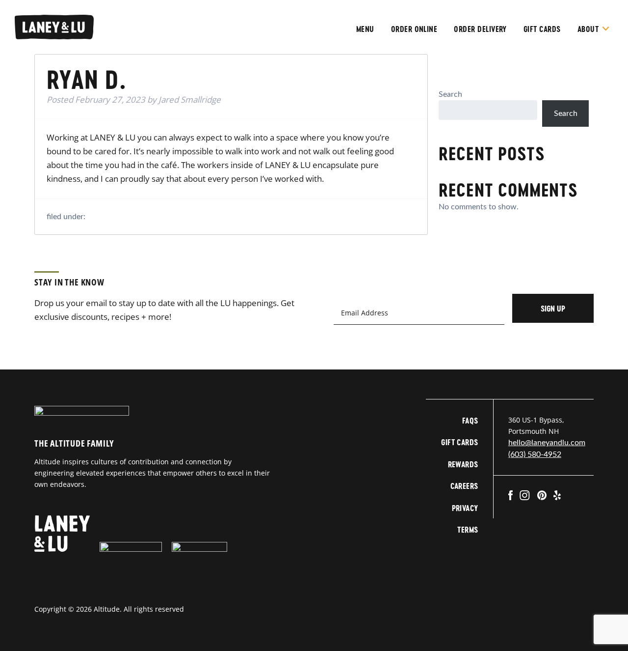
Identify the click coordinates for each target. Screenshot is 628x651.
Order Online (414, 28)
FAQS (470, 420)
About (588, 28)
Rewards (463, 464)
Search (450, 94)
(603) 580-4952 (534, 454)
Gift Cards (542, 28)
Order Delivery (480, 28)
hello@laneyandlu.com (546, 443)
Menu (365, 28)
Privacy (465, 507)
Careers (464, 485)
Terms (467, 529)
